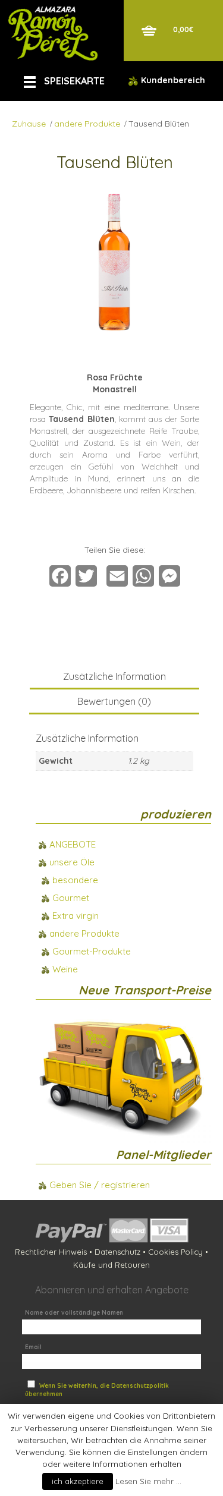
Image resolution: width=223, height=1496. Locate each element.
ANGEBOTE (72, 844)
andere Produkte (87, 123)
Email (33, 1347)
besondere (75, 880)
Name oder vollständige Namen (74, 1313)
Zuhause (29, 123)
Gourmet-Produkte (91, 951)
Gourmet (70, 897)
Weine (65, 969)
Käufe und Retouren (111, 1265)
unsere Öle (72, 862)
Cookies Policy (175, 1251)
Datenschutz (117, 1251)
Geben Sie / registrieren (99, 1184)
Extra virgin (75, 915)
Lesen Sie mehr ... (148, 1481)
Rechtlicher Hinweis (51, 1251)
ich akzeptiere (77, 1481)
